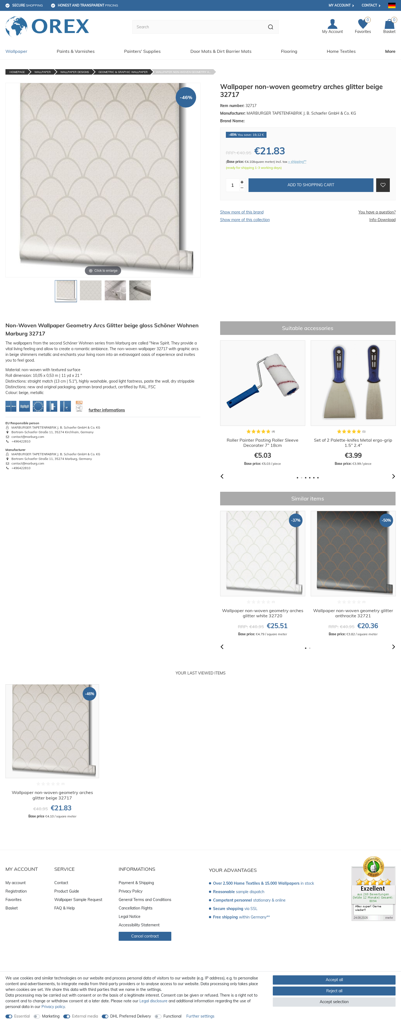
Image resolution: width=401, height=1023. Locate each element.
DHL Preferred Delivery (130, 1016)
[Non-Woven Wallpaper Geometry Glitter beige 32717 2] (90, 292)
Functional (172, 1016)
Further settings (200, 1016)
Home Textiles (341, 51)
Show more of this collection (245, 219)
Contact (369, 5)
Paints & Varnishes (76, 51)
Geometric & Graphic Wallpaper (123, 72)
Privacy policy (53, 1006)
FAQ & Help (64, 908)
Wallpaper (16, 51)
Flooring (289, 51)
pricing (88, 5)
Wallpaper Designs (74, 72)
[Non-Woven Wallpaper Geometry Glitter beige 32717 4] (140, 292)
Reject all (334, 990)
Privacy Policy (130, 891)
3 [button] (305, 477)
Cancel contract (145, 936)
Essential (22, 1016)
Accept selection (334, 1001)
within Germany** (241, 917)
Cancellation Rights (135, 908)
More (390, 51)
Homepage (17, 72)
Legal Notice (129, 916)
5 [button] (314, 477)
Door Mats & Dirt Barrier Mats (221, 51)
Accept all (334, 979)
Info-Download (382, 219)
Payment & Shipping (136, 882)
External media (85, 1016)
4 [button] (309, 477)
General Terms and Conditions (145, 899)
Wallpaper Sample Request (78, 899)
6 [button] (318, 477)
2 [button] (301, 477)
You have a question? (377, 212)
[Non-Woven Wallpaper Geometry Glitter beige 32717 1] (65, 292)
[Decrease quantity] (242, 188)
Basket (11, 908)
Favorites (13, 899)
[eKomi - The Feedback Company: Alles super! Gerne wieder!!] (373, 888)
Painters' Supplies (142, 51)
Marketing (50, 1016)
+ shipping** (297, 162)
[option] (262, 403)
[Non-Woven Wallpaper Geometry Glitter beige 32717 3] (115, 292)
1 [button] (297, 477)
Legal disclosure (153, 1000)
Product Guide (66, 891)
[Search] (271, 27)
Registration (16, 891)
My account (340, 5)
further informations (107, 410)
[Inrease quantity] (242, 182)
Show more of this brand (242, 212)
